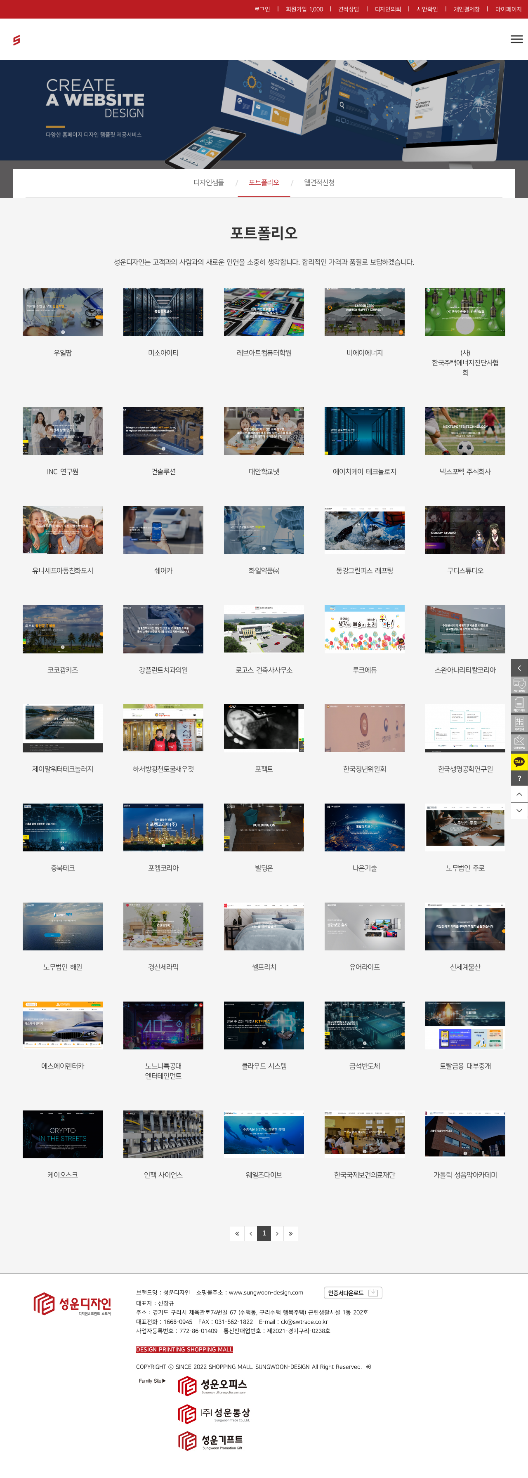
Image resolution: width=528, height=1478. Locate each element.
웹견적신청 (319, 182)
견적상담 (348, 9)
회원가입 (304, 9)
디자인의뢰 (388, 9)
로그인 (262, 9)
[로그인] (368, 1367)
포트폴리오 (264, 182)
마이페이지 (508, 9)
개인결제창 (467, 9)
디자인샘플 (208, 182)
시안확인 (427, 9)
